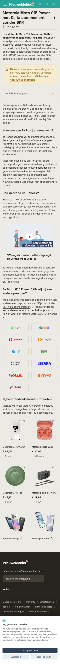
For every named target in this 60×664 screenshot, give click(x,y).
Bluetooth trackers (39, 611)
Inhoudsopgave (18, 93)
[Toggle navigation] (5, 4)
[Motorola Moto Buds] (44, 430)
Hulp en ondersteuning (18, 578)
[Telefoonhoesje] (15, 521)
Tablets (6, 606)
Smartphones (47, 601)
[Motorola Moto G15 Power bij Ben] (16, 351)
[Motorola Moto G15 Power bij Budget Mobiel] (44, 351)
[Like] (24, 421)
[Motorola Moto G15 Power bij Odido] (44, 327)
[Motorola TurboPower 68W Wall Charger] (44, 476)
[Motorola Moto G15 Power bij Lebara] (44, 363)
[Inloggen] (32, 4)
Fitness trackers (43, 606)
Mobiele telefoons (12, 601)
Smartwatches (22, 606)
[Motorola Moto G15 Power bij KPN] (16, 327)
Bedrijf (6, 588)
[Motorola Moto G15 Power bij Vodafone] (16, 339)
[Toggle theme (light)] (39, 4)
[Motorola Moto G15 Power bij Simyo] (44, 375)
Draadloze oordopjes (13, 611)
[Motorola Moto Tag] (15, 476)
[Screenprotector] (44, 521)
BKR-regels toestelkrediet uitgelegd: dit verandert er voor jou (29, 257)
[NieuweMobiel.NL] (18, 4)
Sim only (30, 601)
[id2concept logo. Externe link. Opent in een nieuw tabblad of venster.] (4, 620)
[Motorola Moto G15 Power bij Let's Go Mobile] (16, 375)
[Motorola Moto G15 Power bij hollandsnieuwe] (16, 363)
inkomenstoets (22, 278)
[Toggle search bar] (46, 4)
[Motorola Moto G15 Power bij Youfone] (16, 387)
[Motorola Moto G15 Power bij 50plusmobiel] (44, 339)
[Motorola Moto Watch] (15, 430)
